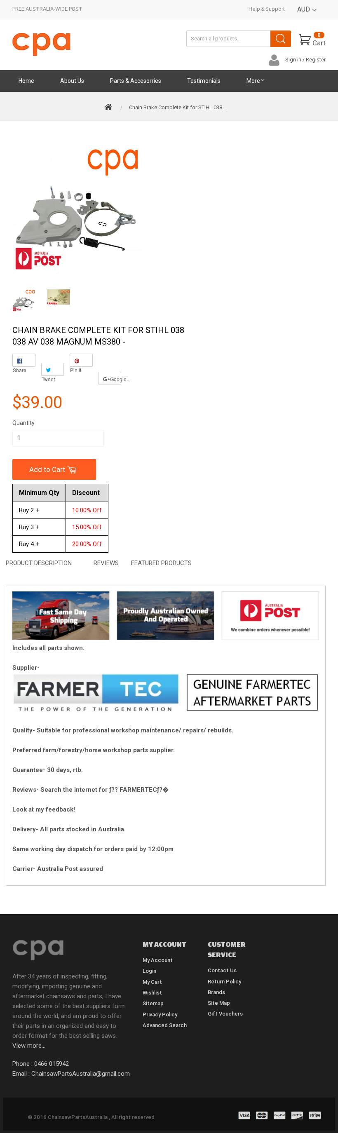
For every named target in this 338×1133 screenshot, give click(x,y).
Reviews (106, 563)
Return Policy (224, 981)
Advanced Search (165, 1025)
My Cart (152, 981)
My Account (158, 960)
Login (149, 970)
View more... (28, 1045)
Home (26, 80)
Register (316, 59)
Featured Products (161, 563)
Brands (216, 992)
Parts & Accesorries (135, 80)
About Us (72, 80)
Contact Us (222, 970)
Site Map (219, 1002)
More (253, 80)
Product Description (39, 563)
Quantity (23, 423)
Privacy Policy (160, 1014)
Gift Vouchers (225, 1013)
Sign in (293, 59)
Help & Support (267, 8)
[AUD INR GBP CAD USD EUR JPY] (307, 15)
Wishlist (152, 992)
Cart (319, 39)
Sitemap (153, 1003)
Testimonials (204, 80)
